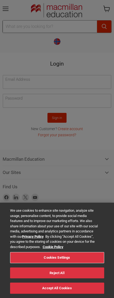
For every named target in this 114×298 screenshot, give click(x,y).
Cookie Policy (53, 247)
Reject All (57, 273)
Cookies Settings (57, 257)
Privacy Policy (33, 237)
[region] (57, 250)
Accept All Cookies (57, 288)
